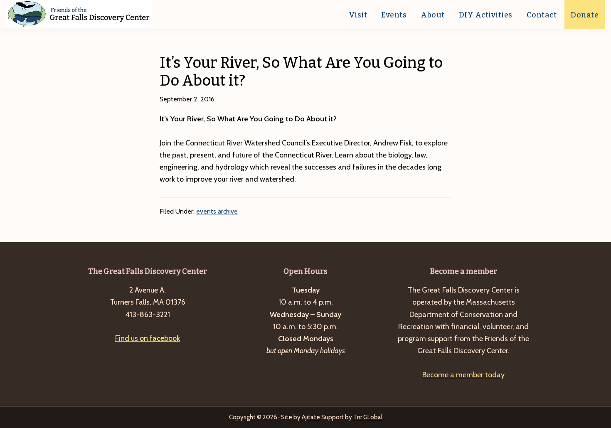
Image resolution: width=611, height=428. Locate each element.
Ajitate (311, 417)
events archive (217, 211)
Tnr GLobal (367, 417)
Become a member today (463, 374)
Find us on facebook (147, 338)
